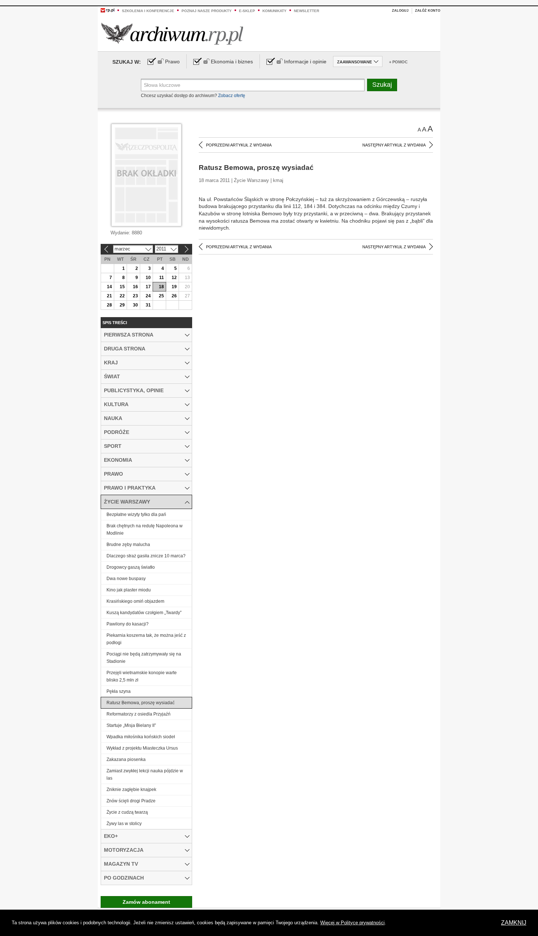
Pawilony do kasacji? (128, 624)
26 (174, 295)
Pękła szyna (119, 691)
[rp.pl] (108, 10)
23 (135, 295)
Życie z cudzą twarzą (127, 812)
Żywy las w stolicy (124, 823)
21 (109, 295)
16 (135, 286)
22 (122, 295)
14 (109, 286)
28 (109, 305)
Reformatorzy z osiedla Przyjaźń (139, 714)
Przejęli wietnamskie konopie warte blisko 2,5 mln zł (142, 676)
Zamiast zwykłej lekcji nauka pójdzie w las (145, 774)
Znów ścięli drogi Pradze (131, 800)
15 (122, 286)
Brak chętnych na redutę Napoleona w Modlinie (145, 529)
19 (174, 286)
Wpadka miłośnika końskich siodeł (141, 736)
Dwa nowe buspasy (126, 578)
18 (161, 286)
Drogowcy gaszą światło (131, 567)
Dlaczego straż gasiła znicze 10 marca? (146, 555)
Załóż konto (427, 10)
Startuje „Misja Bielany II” (131, 725)
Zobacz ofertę (231, 95)
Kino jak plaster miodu (129, 590)
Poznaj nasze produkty (207, 11)
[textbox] (253, 85)
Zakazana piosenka (126, 759)
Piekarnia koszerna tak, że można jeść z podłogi (146, 639)
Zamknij (513, 923)
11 (161, 277)
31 (148, 305)
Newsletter (306, 11)
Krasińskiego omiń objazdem (135, 601)
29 (122, 305)
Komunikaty (274, 11)
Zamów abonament (146, 902)
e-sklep (247, 11)
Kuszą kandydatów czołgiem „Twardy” (144, 612)
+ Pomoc (398, 62)
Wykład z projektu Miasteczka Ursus (142, 748)
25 (161, 295)
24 (148, 295)
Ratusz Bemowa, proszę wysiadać (141, 702)
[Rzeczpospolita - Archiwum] (172, 33)
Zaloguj (400, 10)
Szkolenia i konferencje (148, 11)
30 (135, 305)
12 (174, 277)
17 (148, 286)
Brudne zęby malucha (128, 544)
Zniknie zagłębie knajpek (131, 789)
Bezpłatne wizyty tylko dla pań (136, 514)
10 (148, 277)
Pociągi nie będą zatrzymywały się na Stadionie (144, 657)
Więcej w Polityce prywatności (352, 922)
